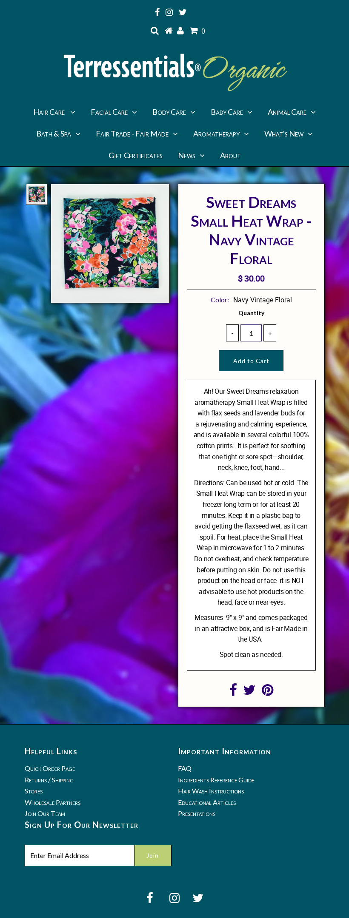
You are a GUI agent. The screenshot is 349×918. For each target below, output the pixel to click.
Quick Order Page (50, 768)
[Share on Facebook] (233, 692)
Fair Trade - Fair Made (132, 133)
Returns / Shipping (49, 780)
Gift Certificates (136, 155)
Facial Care (109, 112)
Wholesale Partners (52, 802)
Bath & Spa (53, 133)
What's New (283, 133)
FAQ (185, 768)
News (186, 155)
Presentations (196, 813)
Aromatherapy (216, 133)
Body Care (169, 112)
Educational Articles (207, 802)
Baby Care (227, 112)
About (230, 155)
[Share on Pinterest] (267, 692)
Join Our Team (45, 813)
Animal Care (287, 112)
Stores (34, 791)
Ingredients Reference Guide (216, 780)
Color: (220, 300)
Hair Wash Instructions (211, 791)
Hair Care (49, 112)
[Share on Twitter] (249, 692)
